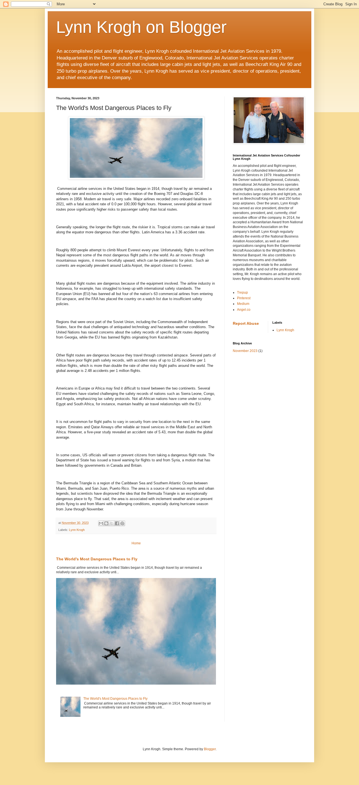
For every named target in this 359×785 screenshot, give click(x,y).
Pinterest (243, 298)
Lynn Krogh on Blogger (141, 27)
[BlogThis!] (106, 523)
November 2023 (245, 351)
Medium (243, 304)
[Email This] (101, 523)
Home (136, 543)
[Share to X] (111, 523)
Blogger (210, 749)
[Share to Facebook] (117, 523)
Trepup (242, 292)
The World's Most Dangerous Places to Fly (96, 559)
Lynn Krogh (77, 529)
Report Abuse (246, 323)
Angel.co (243, 310)
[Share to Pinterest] (122, 523)
